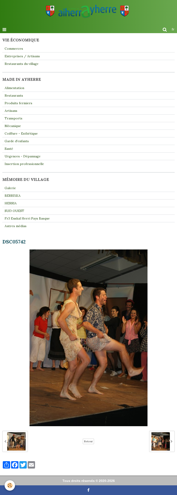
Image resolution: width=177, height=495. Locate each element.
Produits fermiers (18, 103)
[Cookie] (10, 485)
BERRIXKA (13, 196)
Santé (9, 149)
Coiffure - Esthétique (21, 133)
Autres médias (16, 226)
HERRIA (11, 203)
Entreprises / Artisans (22, 56)
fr (173, 29)
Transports (13, 118)
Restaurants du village (21, 64)
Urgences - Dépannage (23, 156)
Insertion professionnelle (24, 164)
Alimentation (14, 88)
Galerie (10, 188)
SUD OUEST (14, 211)
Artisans (11, 111)
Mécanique (13, 126)
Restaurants (14, 95)
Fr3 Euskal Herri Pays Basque (27, 218)
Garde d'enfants (17, 141)
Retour (88, 441)
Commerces (14, 48)
